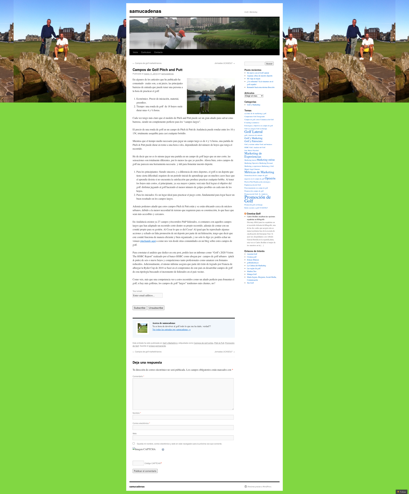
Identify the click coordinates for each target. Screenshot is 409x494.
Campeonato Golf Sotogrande (254, 116)
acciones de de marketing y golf (255, 113)
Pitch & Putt (219, 343)
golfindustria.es (253, 262)
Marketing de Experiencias (253, 155)
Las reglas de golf (253, 268)
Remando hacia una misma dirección (260, 87)
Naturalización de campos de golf (256, 175)
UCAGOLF (263, 208)
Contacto (158, 52)
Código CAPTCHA (153, 463)
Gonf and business (266, 144)
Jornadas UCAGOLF (225, 63)
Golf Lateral (253, 131)
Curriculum (146, 52)
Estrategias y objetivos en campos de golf (258, 125)
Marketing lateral (250, 160)
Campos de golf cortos (203, 343)
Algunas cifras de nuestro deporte (259, 75)
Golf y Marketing (170, 343)
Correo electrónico (141, 423)
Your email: (137, 291)
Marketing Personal (266, 163)
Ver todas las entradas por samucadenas (171, 329)
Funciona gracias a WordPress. (260, 486)
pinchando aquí (148, 241)
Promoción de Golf (257, 199)
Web (135, 433)
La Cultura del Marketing (256, 265)
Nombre (137, 413)
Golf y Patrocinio (253, 141)
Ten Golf (250, 282)
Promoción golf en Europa (253, 205)
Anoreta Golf (252, 254)
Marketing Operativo (251, 163)
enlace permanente (157, 345)
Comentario (138, 376)
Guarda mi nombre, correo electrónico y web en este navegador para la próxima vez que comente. (179, 443)
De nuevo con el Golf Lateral (258, 72)
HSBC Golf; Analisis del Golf (254, 147)
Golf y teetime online (251, 144)
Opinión (270, 178)
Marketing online (266, 159)
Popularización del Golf (252, 185)
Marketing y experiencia (252, 166)
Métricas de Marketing (259, 172)
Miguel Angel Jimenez (252, 169)
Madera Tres (251, 271)
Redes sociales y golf (251, 208)
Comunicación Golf (267, 119)
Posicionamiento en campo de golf (256, 188)
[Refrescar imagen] (163, 449)
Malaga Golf (252, 274)
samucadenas (145, 10)
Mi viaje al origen (253, 78)
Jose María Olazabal (251, 150)
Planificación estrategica (261, 182)
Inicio (135, 52)
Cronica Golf (254, 213)
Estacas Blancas (253, 259)
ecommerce (255, 122)
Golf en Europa (261, 129)
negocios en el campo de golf (254, 179)
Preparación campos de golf (254, 191)
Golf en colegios (250, 129)
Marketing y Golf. (268, 166)
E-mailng (247, 122)
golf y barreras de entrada (253, 135)
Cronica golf (251, 256)
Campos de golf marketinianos (147, 63)
